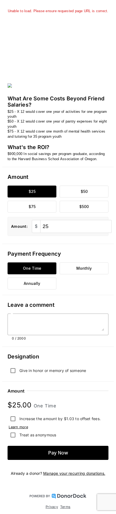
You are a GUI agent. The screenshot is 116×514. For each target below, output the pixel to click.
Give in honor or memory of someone (52, 370)
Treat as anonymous (37, 435)
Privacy (52, 507)
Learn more (18, 427)
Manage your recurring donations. (74, 473)
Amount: (19, 226)
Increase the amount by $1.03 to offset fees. (60, 418)
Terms (65, 507)
